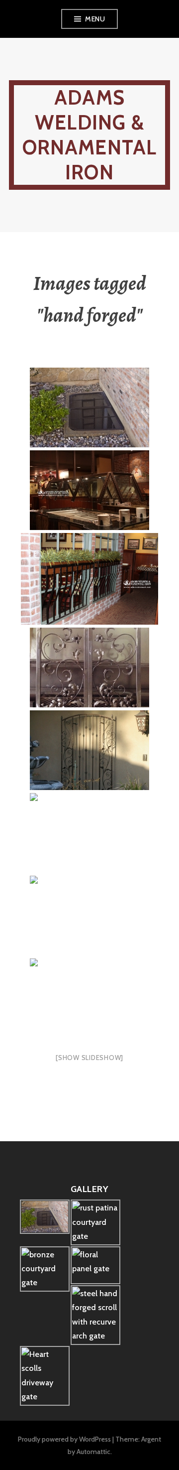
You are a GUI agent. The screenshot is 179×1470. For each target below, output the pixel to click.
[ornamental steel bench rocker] (89, 833)
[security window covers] (89, 916)
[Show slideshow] (89, 1058)
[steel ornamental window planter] (89, 579)
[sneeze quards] (89, 998)
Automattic (93, 1451)
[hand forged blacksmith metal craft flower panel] (89, 668)
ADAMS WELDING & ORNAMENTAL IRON (89, 134)
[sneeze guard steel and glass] (89, 490)
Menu (95, 18)
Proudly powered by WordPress (64, 1439)
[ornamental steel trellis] (89, 750)
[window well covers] (89, 408)
